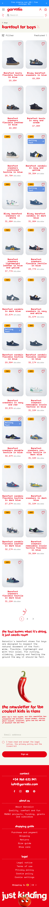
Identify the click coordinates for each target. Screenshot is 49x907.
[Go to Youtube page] (27, 791)
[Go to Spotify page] (34, 791)
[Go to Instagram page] (20, 791)
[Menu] (3, 9)
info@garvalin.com (24, 784)
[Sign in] (40, 9)
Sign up (24, 754)
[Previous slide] (2, 3)
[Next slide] (46, 3)
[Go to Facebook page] (14, 791)
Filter (10, 35)
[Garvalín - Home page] (22, 9)
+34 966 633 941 (24, 779)
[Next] (33, 619)
